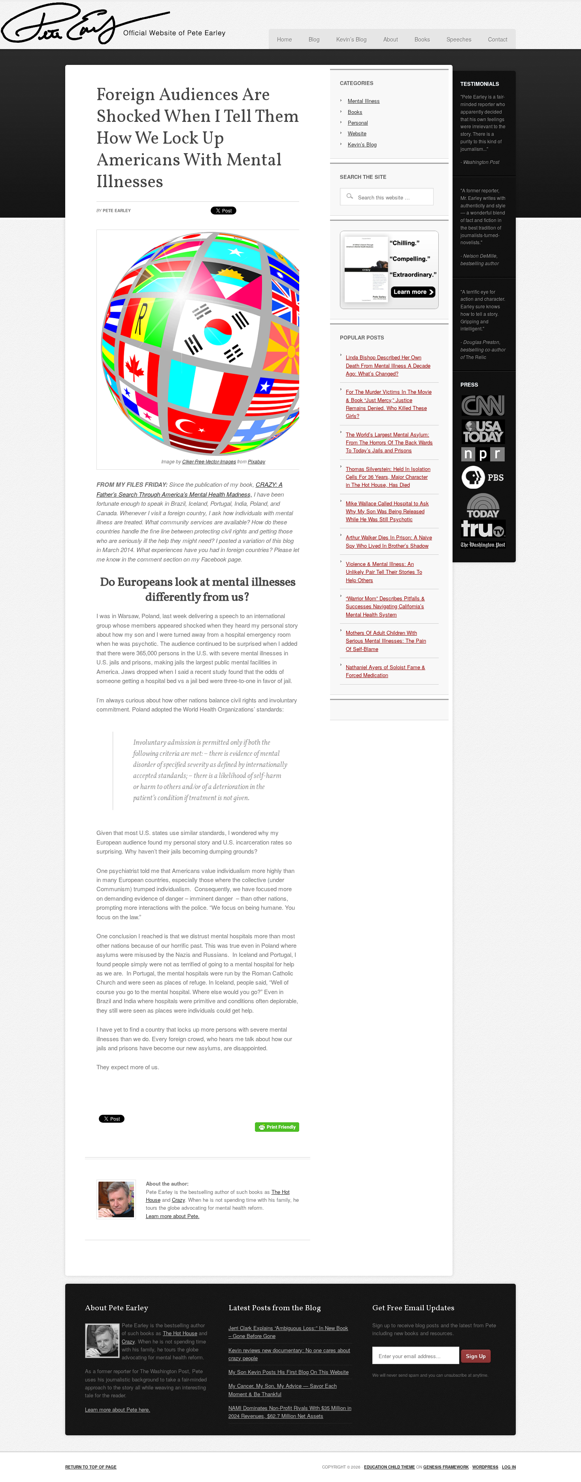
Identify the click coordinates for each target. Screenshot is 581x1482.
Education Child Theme (389, 1467)
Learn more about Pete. (173, 1216)
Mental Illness (364, 100)
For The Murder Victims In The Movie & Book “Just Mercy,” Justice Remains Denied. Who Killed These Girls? (389, 403)
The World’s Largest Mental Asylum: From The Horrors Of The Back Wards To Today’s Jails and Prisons (389, 442)
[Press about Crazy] (389, 307)
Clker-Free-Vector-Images (209, 461)
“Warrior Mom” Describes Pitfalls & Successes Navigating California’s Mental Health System (385, 606)
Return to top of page (91, 1467)
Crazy (178, 1199)
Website (357, 133)
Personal (358, 122)
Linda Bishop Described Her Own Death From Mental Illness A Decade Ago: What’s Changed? (388, 365)
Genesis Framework (446, 1467)
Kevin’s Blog (362, 144)
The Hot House (180, 1333)
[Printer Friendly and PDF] (277, 1129)
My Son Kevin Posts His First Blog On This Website (288, 1372)
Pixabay (256, 461)
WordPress (485, 1467)
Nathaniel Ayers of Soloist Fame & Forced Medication (385, 671)
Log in (509, 1467)
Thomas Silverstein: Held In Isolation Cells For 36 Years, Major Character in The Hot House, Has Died (388, 477)
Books (355, 112)
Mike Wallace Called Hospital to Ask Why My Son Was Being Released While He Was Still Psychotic (387, 511)
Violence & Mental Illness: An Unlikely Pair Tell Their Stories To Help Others (384, 572)
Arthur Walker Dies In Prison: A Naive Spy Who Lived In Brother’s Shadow (389, 541)
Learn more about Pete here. (117, 1409)
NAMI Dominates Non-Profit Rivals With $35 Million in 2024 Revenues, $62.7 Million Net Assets (289, 1411)
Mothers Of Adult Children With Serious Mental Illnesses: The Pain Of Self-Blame (386, 641)
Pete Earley (144, 25)
